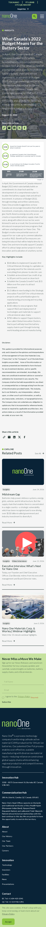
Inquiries (22, 9)
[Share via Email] (9, 128)
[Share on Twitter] (19, 128)
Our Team (6, 841)
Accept (8, 921)
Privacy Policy (24, 696)
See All (38, 453)
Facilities (5, 874)
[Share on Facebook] (24, 128)
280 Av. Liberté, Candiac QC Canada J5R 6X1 (20, 797)
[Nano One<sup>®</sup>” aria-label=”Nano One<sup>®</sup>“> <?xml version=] (9, 16)
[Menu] (42, 16)
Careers (5, 850)
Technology (7, 865)
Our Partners (7, 846)
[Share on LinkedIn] (14, 128)
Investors (6, 870)
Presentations (8, 884)
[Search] (34, 16)
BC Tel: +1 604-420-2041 (12, 898)
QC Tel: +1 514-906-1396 (13, 902)
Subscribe (6, 702)
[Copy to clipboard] (4, 128)
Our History (7, 836)
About (4, 831)
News (4, 879)
